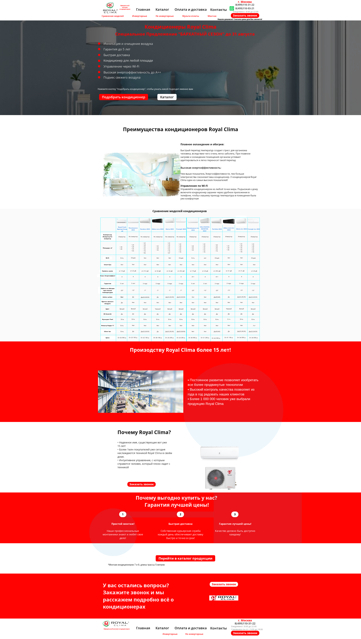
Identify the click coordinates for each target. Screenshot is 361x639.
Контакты (218, 9)
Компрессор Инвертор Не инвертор (107, 237)
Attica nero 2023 (158, 229)
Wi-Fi (107, 258)
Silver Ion (107, 331)
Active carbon (107, 297)
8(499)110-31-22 (244, 4)
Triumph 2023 (181, 229)
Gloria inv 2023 (241, 229)
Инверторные (139, 16)
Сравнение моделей (113, 16)
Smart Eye (107, 265)
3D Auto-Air (108, 314)
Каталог (162, 9)
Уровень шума (107, 271)
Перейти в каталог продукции (185, 558)
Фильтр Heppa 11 (107, 325)
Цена (107, 338)
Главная (143, 9)
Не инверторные (165, 16)
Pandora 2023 (145, 229)
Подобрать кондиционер (123, 97)
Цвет (107, 309)
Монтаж (212, 16)
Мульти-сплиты (190, 16)
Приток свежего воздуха (107, 302)
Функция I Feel (107, 319)
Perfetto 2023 (217, 229)
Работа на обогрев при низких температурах (107, 290)
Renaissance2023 (133, 229)
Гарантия (107, 283)
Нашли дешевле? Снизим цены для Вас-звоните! (240, 19)
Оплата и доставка (191, 9)
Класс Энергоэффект (107, 276)
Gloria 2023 (170, 229)
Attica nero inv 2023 (229, 229)
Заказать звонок (245, 15)
